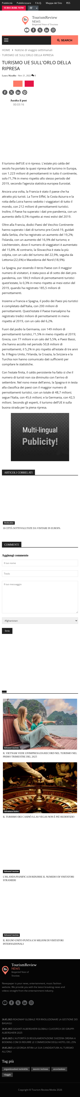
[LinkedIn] (46, 30)
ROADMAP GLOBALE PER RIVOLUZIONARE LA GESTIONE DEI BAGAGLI (40, 1021)
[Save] (25, 93)
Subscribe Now (14, 8)
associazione (59, 1069)
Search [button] (66, 40)
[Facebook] (33, 30)
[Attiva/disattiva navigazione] (6, 40)
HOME (6, 50)
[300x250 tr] (40, 437)
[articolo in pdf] (29, 84)
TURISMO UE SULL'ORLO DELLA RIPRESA (28, 55)
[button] (33, 8)
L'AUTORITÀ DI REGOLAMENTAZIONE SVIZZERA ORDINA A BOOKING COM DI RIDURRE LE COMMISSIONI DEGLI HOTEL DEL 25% (39, 1040)
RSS (68, 3)
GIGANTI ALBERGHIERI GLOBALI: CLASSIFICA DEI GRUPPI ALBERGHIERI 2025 (38, 1030)
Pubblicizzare (24, 3)
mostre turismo (40, 1069)
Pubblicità (7, 3)
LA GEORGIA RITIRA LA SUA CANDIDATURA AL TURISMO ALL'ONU (38, 1049)
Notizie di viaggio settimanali (33, 50)
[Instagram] (53, 30)
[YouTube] (26, 30)
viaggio (7, 1074)
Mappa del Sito (54, 3)
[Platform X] (40, 30)
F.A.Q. (38, 3)
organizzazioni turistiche (16, 1069)
